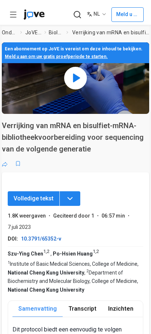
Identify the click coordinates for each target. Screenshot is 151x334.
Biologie (56, 32)
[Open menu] (13, 14)
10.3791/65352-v (41, 239)
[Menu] (70, 198)
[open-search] (77, 14)
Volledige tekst (34, 198)
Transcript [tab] (82, 308)
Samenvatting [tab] (37, 308)
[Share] (5, 163)
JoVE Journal (33, 32)
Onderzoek (10, 32)
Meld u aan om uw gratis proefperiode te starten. (56, 56)
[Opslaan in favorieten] (18, 163)
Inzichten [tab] (120, 308)
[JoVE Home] (34, 14)
